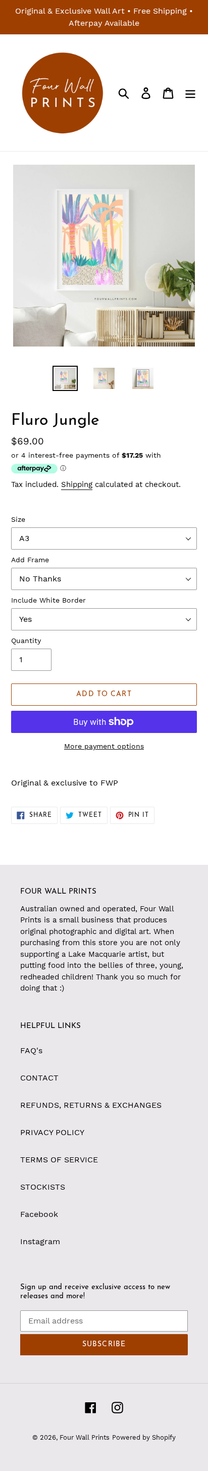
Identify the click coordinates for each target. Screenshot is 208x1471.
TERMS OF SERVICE (59, 1159)
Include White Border (48, 600)
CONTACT (39, 1078)
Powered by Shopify (144, 1437)
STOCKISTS (42, 1187)
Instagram (40, 1241)
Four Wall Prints (85, 1437)
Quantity (26, 640)
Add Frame (30, 560)
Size (18, 519)
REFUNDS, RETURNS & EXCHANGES (91, 1105)
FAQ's (31, 1050)
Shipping (76, 484)
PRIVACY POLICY (52, 1132)
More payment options (104, 746)
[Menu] (190, 92)
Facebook (39, 1214)
